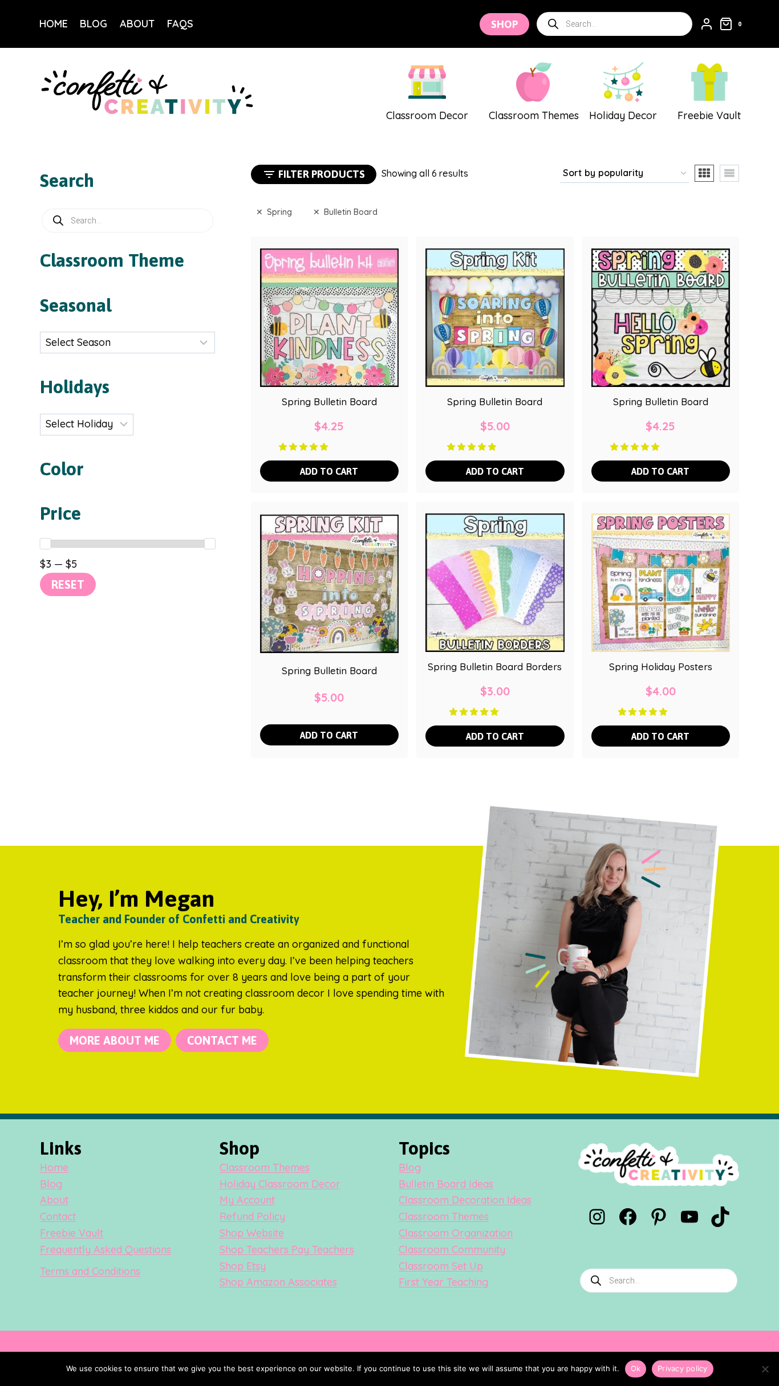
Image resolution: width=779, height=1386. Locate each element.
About (137, 23)
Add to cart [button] (329, 471)
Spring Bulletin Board (329, 401)
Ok (636, 1368)
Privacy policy (683, 1368)
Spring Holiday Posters (660, 666)
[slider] (45, 543)
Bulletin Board (351, 212)
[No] (764, 1369)
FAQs (180, 23)
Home (53, 23)
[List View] (729, 173)
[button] (304, 446)
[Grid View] (704, 173)
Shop (504, 24)
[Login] (706, 24)
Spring (279, 212)
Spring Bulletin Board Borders (495, 666)
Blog (93, 23)
